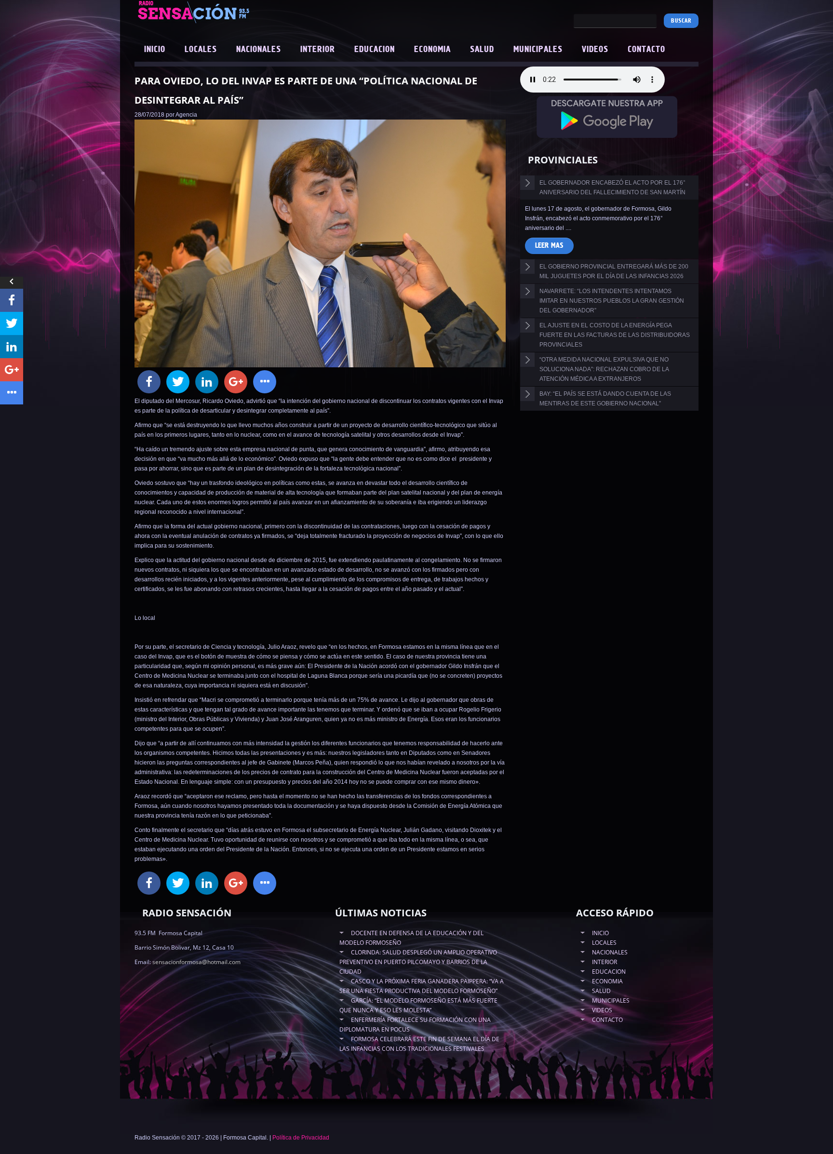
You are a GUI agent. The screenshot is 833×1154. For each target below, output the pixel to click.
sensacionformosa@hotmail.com (196, 962)
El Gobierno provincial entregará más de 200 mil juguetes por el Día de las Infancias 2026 (613, 271)
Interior (317, 49)
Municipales (538, 49)
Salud (482, 49)
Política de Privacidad (300, 1137)
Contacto (646, 49)
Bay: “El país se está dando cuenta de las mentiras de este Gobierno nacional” (605, 398)
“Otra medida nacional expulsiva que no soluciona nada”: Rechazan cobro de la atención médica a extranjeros (604, 369)
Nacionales (258, 49)
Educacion (374, 49)
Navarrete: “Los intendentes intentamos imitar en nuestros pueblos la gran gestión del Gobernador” (611, 301)
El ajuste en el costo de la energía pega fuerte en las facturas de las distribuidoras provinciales (614, 335)
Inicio (154, 49)
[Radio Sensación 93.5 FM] (247, 11)
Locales (201, 49)
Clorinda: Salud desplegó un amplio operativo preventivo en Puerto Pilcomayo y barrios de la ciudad (418, 962)
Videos (595, 49)
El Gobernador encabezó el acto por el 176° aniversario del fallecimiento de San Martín (612, 187)
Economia (432, 49)
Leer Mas (549, 245)
